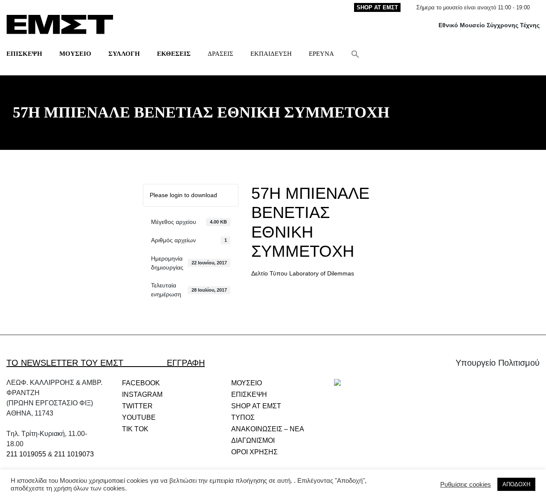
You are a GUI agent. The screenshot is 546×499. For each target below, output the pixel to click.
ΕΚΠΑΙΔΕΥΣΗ (271, 53)
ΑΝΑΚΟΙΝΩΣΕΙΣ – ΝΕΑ (267, 429)
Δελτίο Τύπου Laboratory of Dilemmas (302, 273)
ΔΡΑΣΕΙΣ (220, 53)
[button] (355, 53)
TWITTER (137, 406)
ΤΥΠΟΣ (243, 417)
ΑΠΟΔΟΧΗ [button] (516, 484)
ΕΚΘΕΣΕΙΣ (174, 53)
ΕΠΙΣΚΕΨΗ (24, 53)
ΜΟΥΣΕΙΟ (75, 53)
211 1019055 (26, 454)
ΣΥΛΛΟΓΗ (124, 53)
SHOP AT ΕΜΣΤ (377, 7)
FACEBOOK (141, 383)
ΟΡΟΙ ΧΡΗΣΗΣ (254, 452)
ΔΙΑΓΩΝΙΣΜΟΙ (253, 440)
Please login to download (183, 195)
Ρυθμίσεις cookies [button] (465, 484)
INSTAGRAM (142, 394)
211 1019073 (74, 454)
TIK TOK (135, 429)
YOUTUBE (139, 417)
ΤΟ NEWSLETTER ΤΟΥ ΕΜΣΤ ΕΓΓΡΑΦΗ (105, 362)
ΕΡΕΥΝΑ (321, 53)
